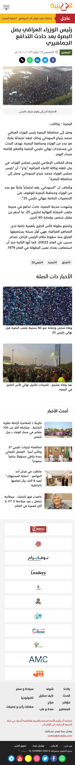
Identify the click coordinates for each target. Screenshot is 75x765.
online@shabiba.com (60, 735)
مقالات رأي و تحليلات (19, 706)
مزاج (50, 702)
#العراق (66, 262)
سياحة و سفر (24, 688)
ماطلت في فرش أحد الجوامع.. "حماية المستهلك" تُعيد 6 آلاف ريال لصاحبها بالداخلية (26, 18)
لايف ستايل (46, 695)
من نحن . (67, 745)
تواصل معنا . (38, 745)
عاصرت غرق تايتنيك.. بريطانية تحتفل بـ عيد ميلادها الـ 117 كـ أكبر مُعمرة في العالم (23, 501)
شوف (49, 688)
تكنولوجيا (27, 697)
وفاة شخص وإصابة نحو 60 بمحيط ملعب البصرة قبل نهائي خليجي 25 (39, 330)
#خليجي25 (37, 262)
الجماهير (65, 52)
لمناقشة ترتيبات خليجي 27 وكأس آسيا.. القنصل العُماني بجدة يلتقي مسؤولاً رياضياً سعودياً (23, 454)
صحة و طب (46, 709)
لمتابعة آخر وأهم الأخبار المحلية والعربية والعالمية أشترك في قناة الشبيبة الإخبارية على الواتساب (39, 722)
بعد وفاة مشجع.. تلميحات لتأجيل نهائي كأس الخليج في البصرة (39, 387)
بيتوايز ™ (22, 750)
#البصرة (52, 262)
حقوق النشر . (19, 745)
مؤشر (66, 702)
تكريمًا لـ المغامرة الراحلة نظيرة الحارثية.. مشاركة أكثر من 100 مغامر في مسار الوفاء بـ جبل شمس (22, 430)
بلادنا (66, 688)
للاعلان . (53, 745)
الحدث (66, 695)
